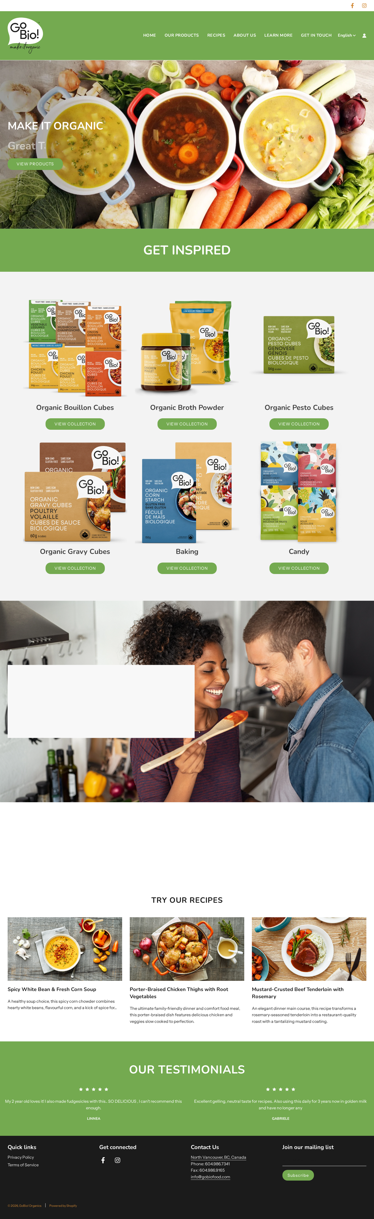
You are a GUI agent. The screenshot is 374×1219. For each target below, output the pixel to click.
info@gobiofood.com (210, 1176)
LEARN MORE (278, 35)
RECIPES (216, 35)
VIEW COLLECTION (75, 423)
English (345, 35)
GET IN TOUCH (316, 35)
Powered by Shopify (63, 1206)
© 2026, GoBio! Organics (24, 1206)
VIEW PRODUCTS (35, 163)
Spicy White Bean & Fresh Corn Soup (52, 989)
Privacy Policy (21, 1157)
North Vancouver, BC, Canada (218, 1157)
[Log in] (364, 35)
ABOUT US (245, 35)
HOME (149, 35)
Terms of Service (23, 1164)
